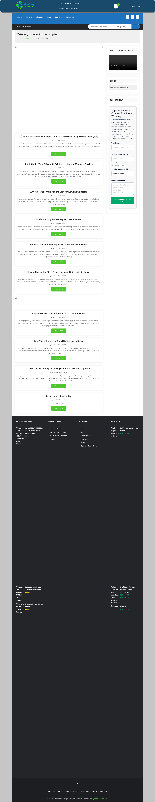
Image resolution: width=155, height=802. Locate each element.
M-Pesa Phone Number (120, 154)
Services (29, 17)
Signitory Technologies (89, 446)
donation (53, 439)
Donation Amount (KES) (119, 169)
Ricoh (83, 442)
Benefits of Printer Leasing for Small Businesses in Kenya (58, 244)
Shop (49, 17)
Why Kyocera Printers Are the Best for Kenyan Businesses (58, 191)
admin (63, 140)
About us (39, 17)
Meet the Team (55, 429)
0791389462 (74, 4)
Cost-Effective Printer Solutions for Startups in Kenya (58, 313)
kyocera (84, 439)
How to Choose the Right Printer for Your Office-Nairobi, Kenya (58, 272)
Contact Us (70, 17)
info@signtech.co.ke (72, 8)
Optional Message (118, 180)
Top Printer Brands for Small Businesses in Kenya (58, 341)
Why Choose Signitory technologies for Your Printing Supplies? (59, 368)
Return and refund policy (58, 396)
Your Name (115, 143)
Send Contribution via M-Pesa (122, 200)
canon (83, 429)
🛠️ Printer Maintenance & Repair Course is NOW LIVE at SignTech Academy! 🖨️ (59, 136)
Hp (82, 432)
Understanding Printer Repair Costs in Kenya (58, 219)
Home (19, 17)
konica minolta (86, 436)
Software (58, 17)
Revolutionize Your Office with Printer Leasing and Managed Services (59, 164)
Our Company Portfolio (58, 432)
